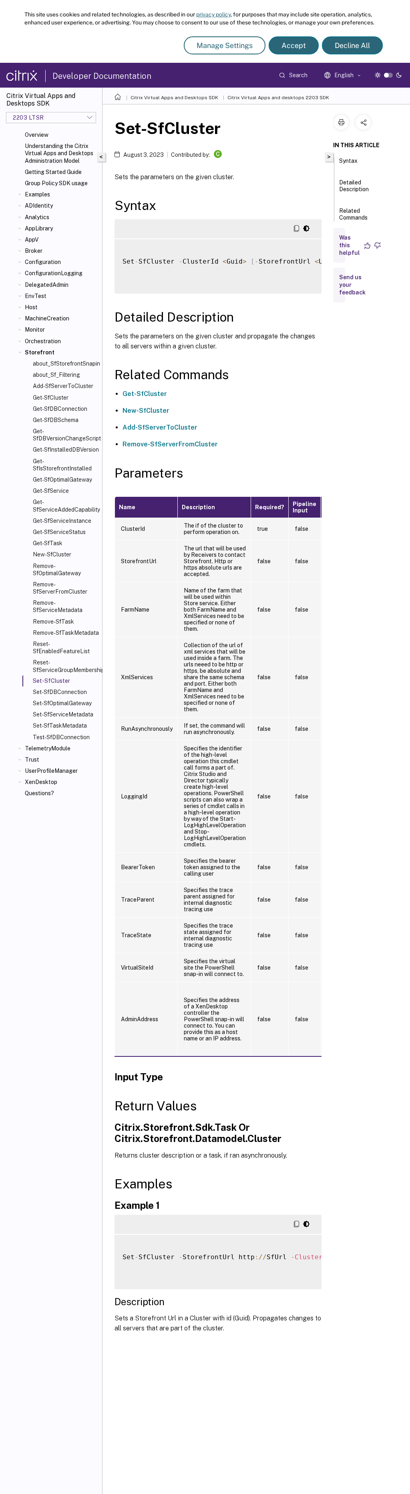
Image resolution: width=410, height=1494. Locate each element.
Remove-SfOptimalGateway (57, 569)
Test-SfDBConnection (61, 737)
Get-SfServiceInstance (62, 521)
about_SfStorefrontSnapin (66, 363)
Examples (37, 194)
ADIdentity (39, 205)
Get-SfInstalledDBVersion (66, 449)
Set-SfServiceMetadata (63, 714)
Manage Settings (225, 45)
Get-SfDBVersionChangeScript (66, 435)
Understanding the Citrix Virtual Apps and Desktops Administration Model (59, 153)
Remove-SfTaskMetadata (66, 633)
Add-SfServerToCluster (63, 386)
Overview (36, 135)
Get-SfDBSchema (55, 420)
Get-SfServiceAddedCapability (66, 505)
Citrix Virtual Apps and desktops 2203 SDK (278, 97)
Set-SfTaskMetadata (60, 725)
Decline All (352, 45)
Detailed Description (354, 185)
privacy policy (213, 14)
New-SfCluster (52, 554)
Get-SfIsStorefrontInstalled (62, 465)
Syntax (348, 161)
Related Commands (353, 214)
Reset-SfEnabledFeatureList (61, 647)
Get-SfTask (47, 543)
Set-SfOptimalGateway (62, 703)
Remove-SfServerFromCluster (60, 588)
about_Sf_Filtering (56, 375)
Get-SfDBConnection (60, 409)
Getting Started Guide (53, 172)
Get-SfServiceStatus (59, 532)
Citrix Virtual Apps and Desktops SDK (174, 97)
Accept (293, 45)
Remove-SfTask (53, 621)
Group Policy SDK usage (56, 183)
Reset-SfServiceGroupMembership (66, 666)
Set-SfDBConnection (60, 692)
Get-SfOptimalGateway (62, 479)
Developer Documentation (101, 76)
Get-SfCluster (50, 397)
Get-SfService (51, 491)
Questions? (39, 793)
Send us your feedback (352, 285)
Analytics (37, 217)
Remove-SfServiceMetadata (57, 606)
